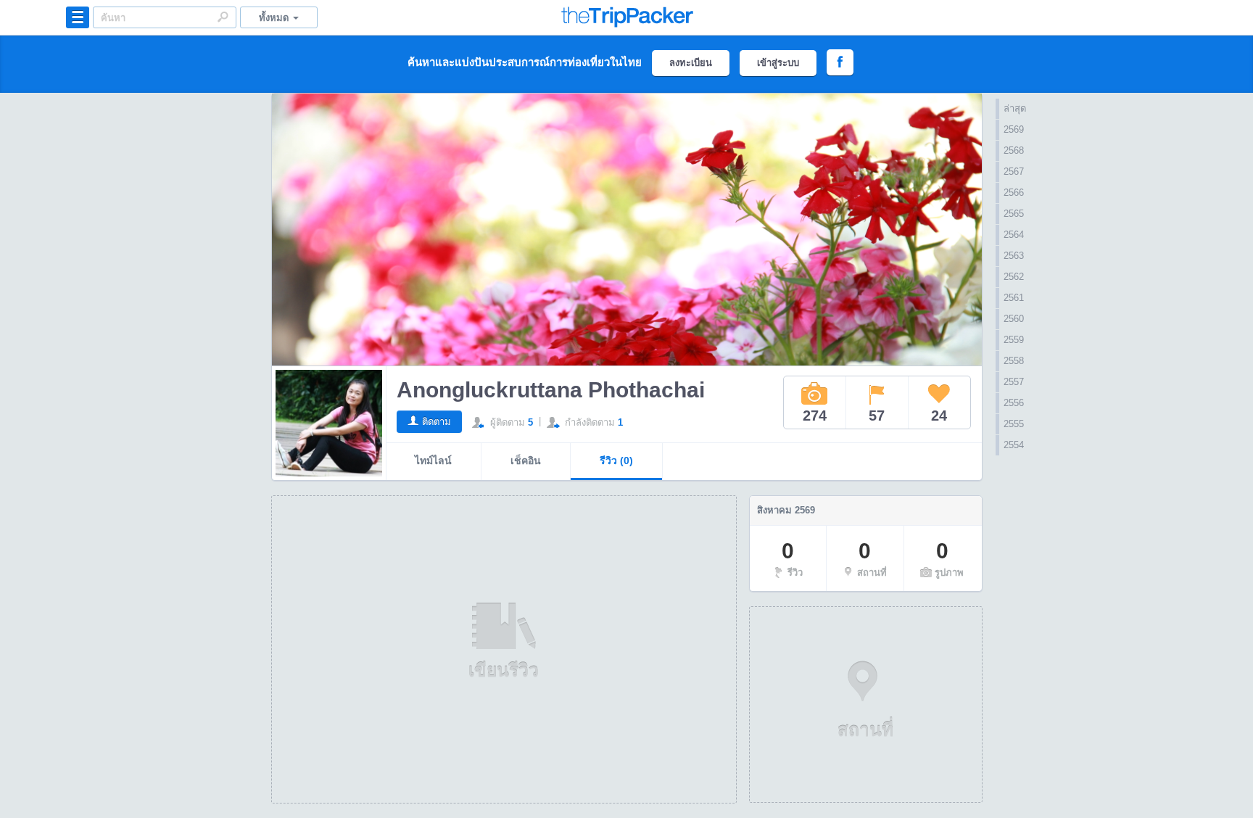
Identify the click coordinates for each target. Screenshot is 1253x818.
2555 (1014, 423)
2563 (1014, 255)
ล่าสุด (1015, 108)
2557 (1014, 381)
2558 (1014, 360)
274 (815, 416)
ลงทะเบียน (690, 62)
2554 (1014, 444)
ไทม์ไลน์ (433, 460)
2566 (1014, 192)
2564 (1014, 234)
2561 (1014, 297)
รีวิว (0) (616, 460)
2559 (1014, 339)
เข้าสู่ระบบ (778, 62)
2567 (1014, 171)
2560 (1014, 318)
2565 (1014, 213)
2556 (1014, 402)
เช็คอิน (525, 460)
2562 (1014, 276)
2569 (1014, 129)
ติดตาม (436, 421)
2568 (1014, 150)
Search (222, 16)
